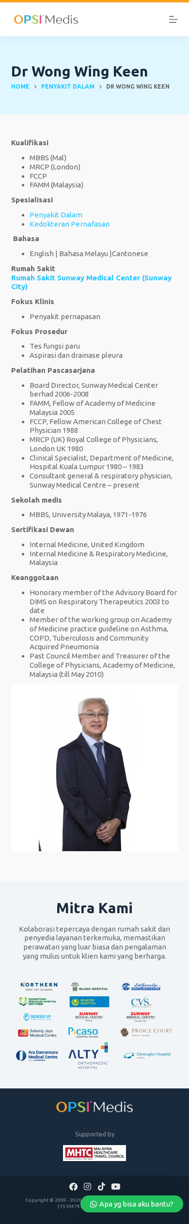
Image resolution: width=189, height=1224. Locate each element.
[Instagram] (88, 1186)
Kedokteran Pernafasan (70, 224)
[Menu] (173, 19)
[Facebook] (73, 1186)
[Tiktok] (102, 1186)
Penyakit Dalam (56, 215)
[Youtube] (115, 1186)
